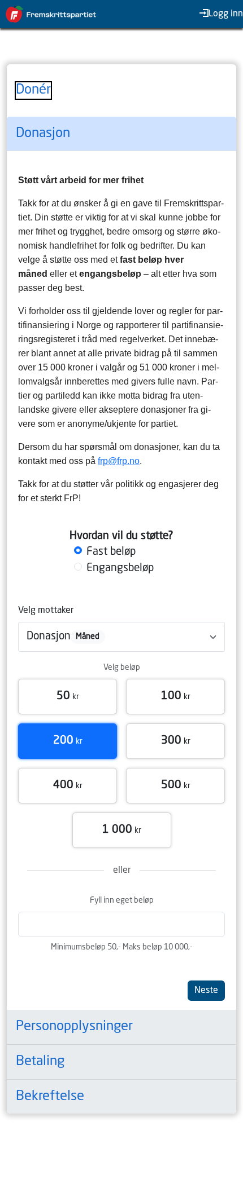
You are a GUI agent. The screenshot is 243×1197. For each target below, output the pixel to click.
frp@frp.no (119, 461)
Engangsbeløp (120, 568)
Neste (206, 990)
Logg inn (226, 14)
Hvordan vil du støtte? (121, 536)
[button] (67, 696)
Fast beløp (111, 552)
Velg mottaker (45, 610)
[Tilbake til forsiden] (56, 14)
